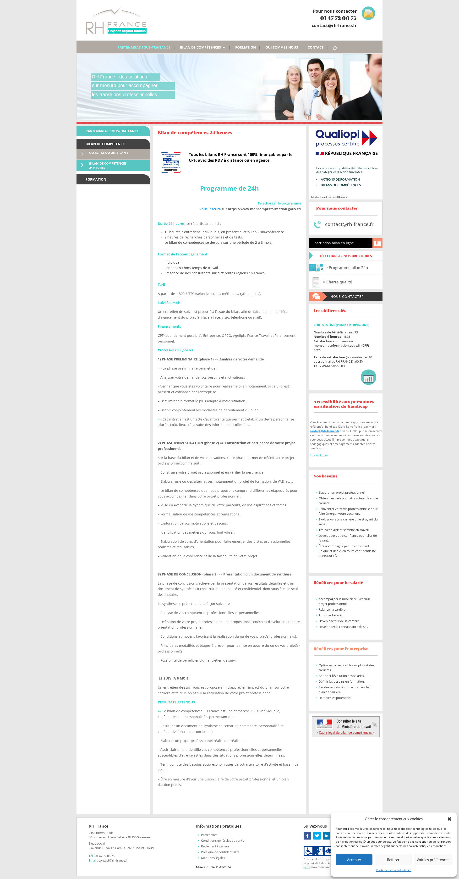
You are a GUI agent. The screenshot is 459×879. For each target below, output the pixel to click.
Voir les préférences (433, 859)
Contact (315, 47)
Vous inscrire (210, 209)
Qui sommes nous (281, 47)
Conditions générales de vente (222, 840)
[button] (449, 819)
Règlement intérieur (215, 846)
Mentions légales (213, 858)
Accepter (354, 859)
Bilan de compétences (200, 47)
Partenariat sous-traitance (143, 47)
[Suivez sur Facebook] (307, 836)
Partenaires (209, 835)
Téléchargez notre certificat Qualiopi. (329, 197)
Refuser (393, 859)
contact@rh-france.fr (324, 431)
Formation (245, 47)
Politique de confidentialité (393, 870)
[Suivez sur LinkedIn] (326, 836)
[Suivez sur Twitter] (317, 836)
